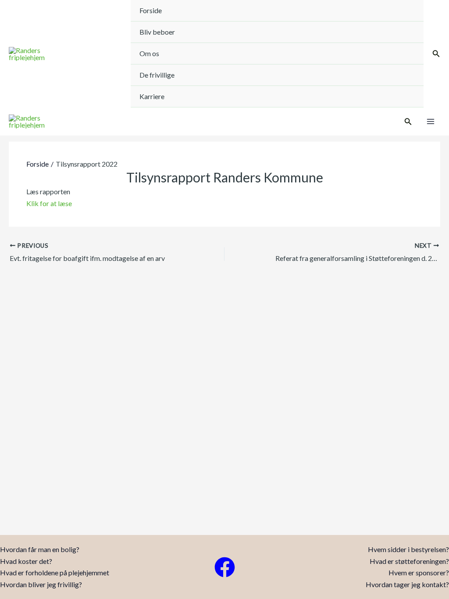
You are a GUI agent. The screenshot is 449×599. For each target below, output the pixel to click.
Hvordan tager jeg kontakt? (407, 584)
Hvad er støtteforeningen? (409, 561)
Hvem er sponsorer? (418, 572)
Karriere (151, 96)
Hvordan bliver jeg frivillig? (41, 584)
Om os (149, 53)
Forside (150, 10)
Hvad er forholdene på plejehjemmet (54, 572)
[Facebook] (224, 567)
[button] (436, 53)
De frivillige (157, 75)
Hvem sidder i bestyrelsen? (408, 549)
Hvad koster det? (26, 561)
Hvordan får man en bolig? (39, 549)
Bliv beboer (157, 32)
